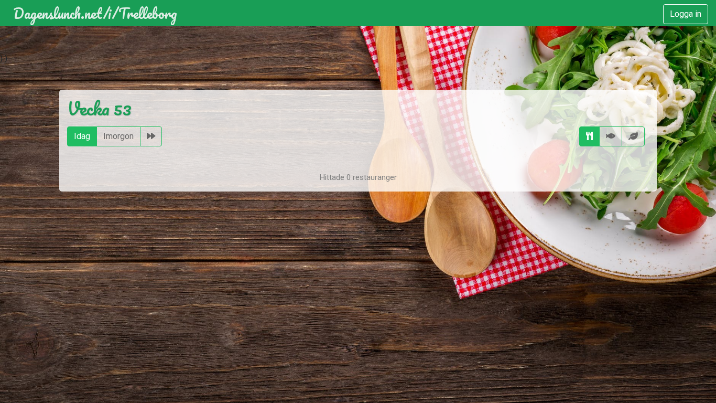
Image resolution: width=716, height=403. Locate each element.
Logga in (685, 14)
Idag (82, 136)
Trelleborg (147, 13)
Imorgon (118, 136)
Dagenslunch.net (58, 13)
